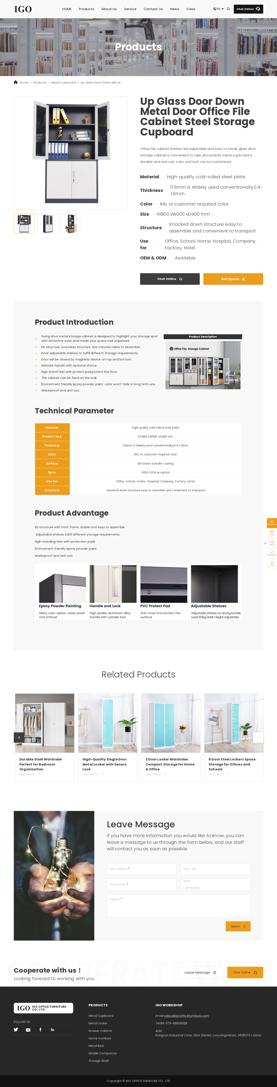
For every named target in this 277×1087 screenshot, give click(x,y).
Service (130, 9)
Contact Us (153, 9)
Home (24, 83)
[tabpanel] (70, 153)
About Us (109, 9)
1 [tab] (24, 224)
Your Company (191, 884)
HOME (67, 9)
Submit (238, 926)
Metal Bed (96, 1046)
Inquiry (114, 899)
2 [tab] (48, 224)
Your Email (117, 884)
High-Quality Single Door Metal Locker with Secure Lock (105, 764)
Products (86, 9)
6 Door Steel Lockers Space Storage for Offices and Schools (232, 764)
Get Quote (233, 279)
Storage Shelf (99, 1061)
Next (258, 743)
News (174, 9)
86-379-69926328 (173, 1023)
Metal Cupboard (63, 83)
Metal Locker (98, 1023)
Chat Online (248, 9)
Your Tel (189, 869)
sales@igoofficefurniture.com (186, 1016)
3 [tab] (71, 224)
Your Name (118, 869)
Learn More (29, 774)
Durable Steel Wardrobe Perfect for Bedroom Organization (40, 764)
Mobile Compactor (103, 1053)
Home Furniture (100, 1038)
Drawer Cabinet (100, 1031)
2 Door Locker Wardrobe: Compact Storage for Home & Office (170, 764)
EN (219, 9)
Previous (19, 743)
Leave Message (201, 972)
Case (190, 9)
